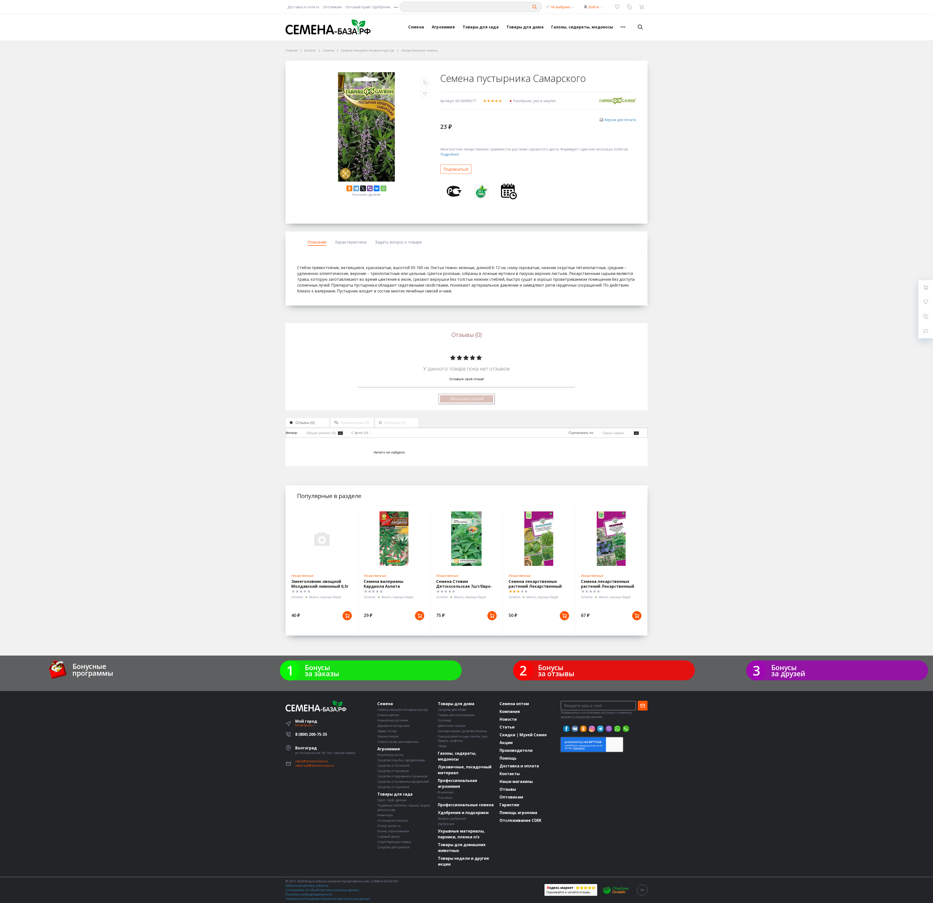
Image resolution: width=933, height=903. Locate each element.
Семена (416, 27)
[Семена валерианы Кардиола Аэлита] (394, 538)
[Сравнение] (629, 7)
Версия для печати (620, 119)
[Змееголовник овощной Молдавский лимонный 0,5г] (321, 538)
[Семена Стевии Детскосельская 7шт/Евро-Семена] (466, 538)
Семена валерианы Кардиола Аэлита (383, 584)
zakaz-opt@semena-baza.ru (314, 765)
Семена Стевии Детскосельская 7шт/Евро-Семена (464, 586)
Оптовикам (332, 7)
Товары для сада (481, 27)
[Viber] (370, 188)
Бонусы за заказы (322, 670)
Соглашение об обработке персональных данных (322, 890)
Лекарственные (302, 576)
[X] (363, 188)
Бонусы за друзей (788, 670)
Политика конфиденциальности (308, 894)
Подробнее (449, 154)
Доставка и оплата (303, 7)
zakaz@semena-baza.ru (311, 761)
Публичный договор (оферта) (306, 886)
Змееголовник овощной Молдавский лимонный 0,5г (320, 584)
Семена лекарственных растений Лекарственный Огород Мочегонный (535, 586)
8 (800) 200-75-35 (311, 734)
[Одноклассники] (349, 188)
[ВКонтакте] (377, 188)
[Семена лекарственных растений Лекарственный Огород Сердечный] (611, 538)
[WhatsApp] (383, 188)
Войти (593, 7)
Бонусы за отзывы (556, 670)
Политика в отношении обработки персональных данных (327, 899)
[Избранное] (617, 7)
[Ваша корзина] (641, 7)
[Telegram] (356, 188)
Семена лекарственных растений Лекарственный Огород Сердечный (607, 586)
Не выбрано (561, 7)
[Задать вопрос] (925, 331)
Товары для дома (525, 27)
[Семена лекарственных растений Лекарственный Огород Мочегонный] (539, 538)
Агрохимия (443, 27)
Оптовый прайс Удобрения (368, 7)
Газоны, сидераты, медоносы (582, 27)
